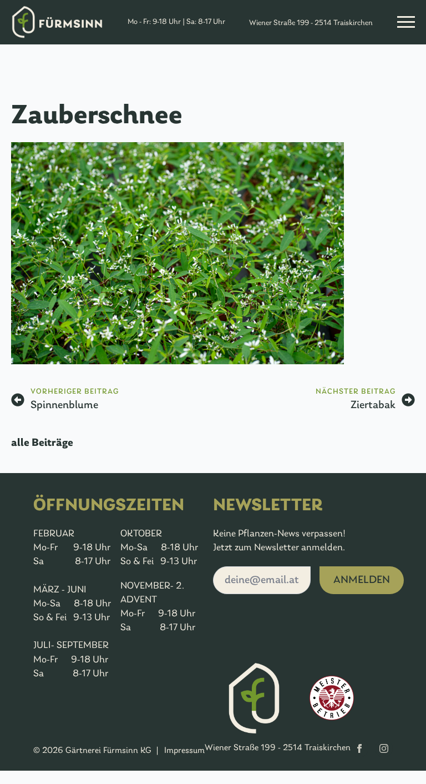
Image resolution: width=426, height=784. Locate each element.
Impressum (184, 750)
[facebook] (359, 748)
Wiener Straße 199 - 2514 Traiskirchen (311, 23)
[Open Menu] (406, 22)
